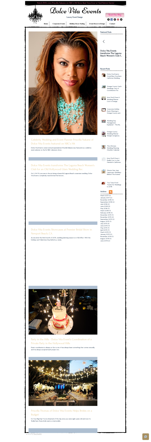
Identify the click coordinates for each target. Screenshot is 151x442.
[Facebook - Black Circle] (108, 19)
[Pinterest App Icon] (118, 19)
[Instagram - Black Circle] (115, 19)
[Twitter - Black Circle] (121, 19)
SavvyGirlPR (38, 434)
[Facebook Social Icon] (112, 19)
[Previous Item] (104, 41)
